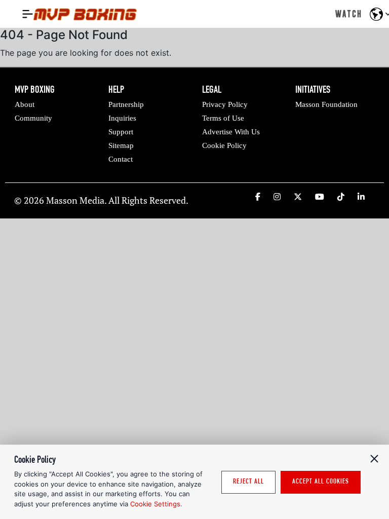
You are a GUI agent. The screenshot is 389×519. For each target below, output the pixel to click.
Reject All (248, 482)
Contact (120, 159)
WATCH (348, 13)
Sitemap (121, 145)
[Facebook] (257, 197)
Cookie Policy (224, 145)
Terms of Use (223, 118)
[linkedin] (361, 197)
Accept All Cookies (320, 482)
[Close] (374, 458)
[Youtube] (319, 197)
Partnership (126, 104)
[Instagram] (277, 197)
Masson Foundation (326, 104)
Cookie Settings (155, 504)
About (24, 104)
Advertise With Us (231, 132)
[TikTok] (340, 197)
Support (120, 132)
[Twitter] (298, 197)
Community (33, 118)
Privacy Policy (225, 104)
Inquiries (122, 118)
